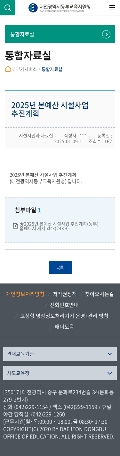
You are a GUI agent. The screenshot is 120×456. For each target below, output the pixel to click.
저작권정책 (65, 294)
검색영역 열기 (7, 7)
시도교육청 (18, 372)
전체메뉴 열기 (112, 7)
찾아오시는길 (99, 294)
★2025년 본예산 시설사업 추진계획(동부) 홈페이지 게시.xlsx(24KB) (59, 225)
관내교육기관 (20, 353)
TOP (108, 419)
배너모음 (64, 326)
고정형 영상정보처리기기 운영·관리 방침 (64, 315)
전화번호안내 (64, 304)
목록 (60, 267)
